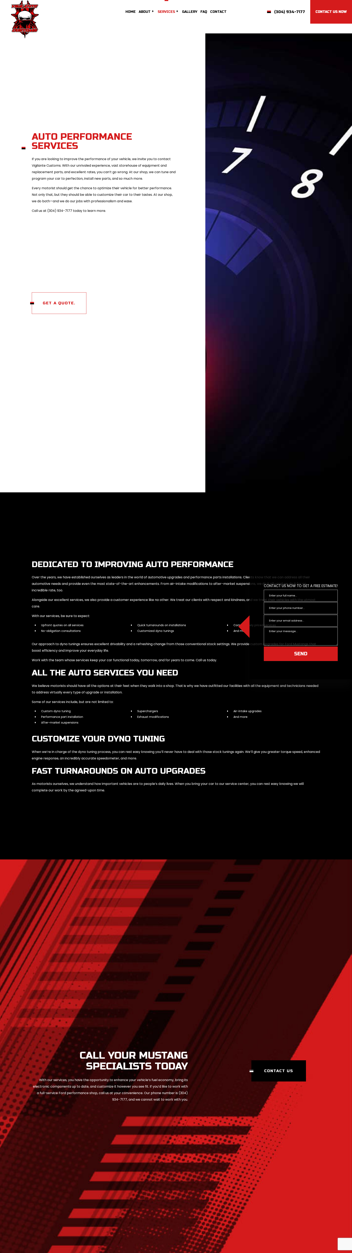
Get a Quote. (59, 304)
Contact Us (278, 1088)
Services (166, 12)
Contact (218, 12)
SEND (300, 654)
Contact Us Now (331, 12)
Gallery (189, 12)
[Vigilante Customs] (25, 19)
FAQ (203, 12)
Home (130, 12)
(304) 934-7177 (289, 11)
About (145, 12)
